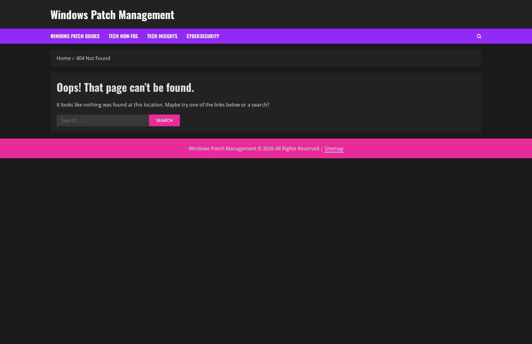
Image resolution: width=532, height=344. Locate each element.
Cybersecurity (203, 36)
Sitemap (334, 148)
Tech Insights (162, 36)
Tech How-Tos (123, 36)
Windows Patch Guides (74, 36)
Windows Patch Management (112, 14)
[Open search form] (479, 36)
